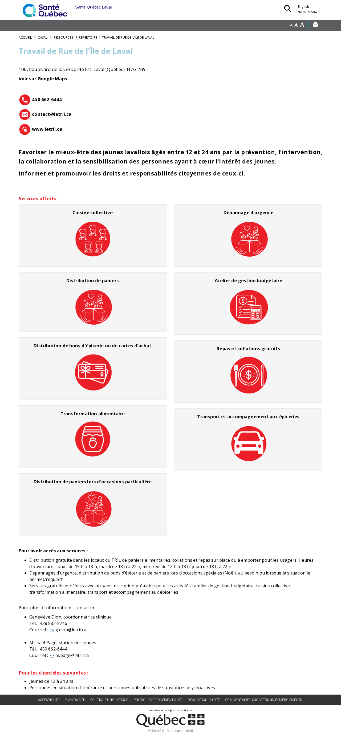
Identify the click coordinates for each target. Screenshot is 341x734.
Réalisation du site (204, 700)
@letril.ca (61, 114)
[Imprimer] (315, 25)
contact (41, 114)
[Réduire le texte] (291, 25)
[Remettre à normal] (296, 25)
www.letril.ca (47, 129)
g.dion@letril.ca (70, 630)
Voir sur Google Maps (43, 78)
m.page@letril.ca (72, 655)
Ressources (63, 37)
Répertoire (88, 37)
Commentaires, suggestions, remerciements (263, 700)
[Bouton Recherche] (289, 10)
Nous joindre (307, 12)
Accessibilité (48, 700)
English (303, 7)
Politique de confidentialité (158, 700)
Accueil (25, 37)
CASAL (43, 37)
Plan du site (75, 700)
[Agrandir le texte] (302, 25)
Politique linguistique (109, 700)
